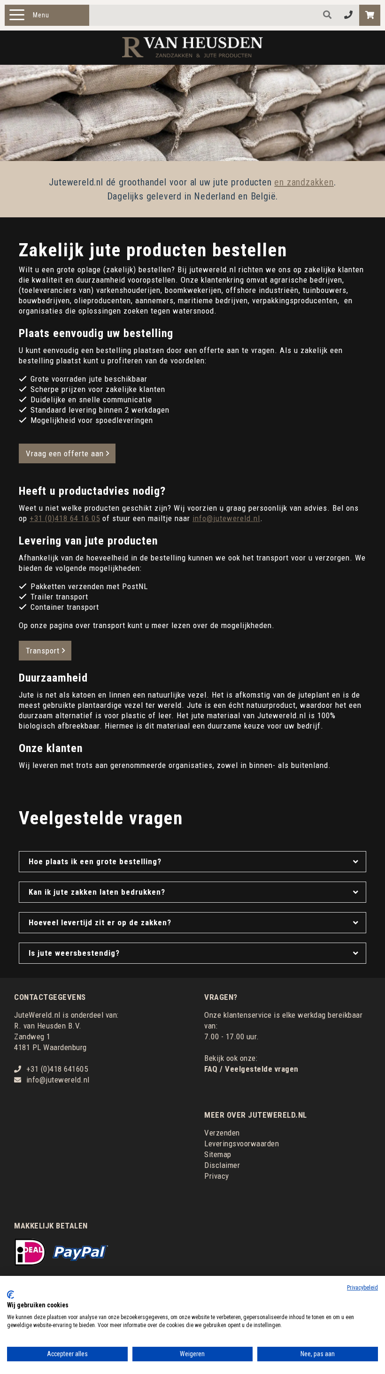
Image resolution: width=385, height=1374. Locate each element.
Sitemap (217, 1154)
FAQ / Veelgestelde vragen (251, 1069)
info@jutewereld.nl (226, 518)
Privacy (216, 1176)
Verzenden (222, 1132)
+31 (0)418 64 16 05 (65, 518)
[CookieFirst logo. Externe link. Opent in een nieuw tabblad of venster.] (10, 1294)
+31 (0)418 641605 (57, 1069)
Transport (43, 650)
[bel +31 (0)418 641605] (348, 15)
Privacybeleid (362, 1287)
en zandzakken (303, 182)
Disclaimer (222, 1165)
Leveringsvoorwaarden (241, 1143)
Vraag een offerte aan (65, 453)
